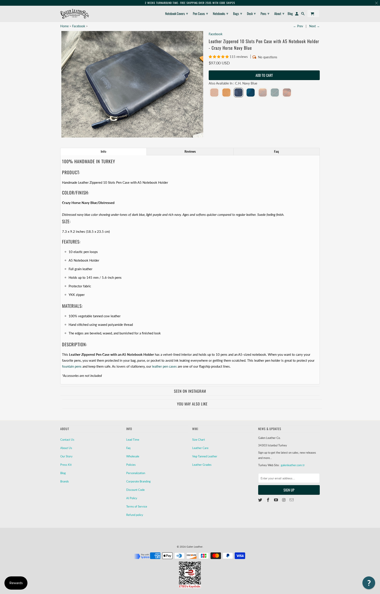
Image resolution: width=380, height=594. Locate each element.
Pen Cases (200, 13)
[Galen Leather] (74, 13)
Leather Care (200, 448)
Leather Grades (202, 464)
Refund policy (134, 515)
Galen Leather (194, 546)
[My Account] (297, 14)
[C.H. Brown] (262, 92)
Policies (131, 464)
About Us (66, 448)
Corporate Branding (138, 481)
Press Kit (66, 464)
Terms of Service (136, 506)
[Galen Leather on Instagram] (284, 499)
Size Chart (198, 439)
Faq (128, 448)
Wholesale (132, 456)
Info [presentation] (103, 151)
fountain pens (72, 366)
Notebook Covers (176, 13)
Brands (64, 481)
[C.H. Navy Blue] (238, 92)
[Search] (303, 14)
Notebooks (220, 13)
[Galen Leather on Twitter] (260, 499)
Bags (237, 13)
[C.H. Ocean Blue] (250, 92)
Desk (251, 13)
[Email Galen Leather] (292, 499)
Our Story (66, 456)
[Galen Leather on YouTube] (276, 499)
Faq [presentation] (276, 151)
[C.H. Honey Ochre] (226, 92)
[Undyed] (214, 92)
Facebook (78, 26)
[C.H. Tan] (286, 92)
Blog (63, 473)
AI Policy (131, 498)
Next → (314, 26)
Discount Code (135, 489)
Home (64, 26)
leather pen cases (164, 366)
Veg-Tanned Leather (204, 456)
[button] (219, 57)
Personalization (135, 473)
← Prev (298, 26)
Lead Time (132, 439)
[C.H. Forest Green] (274, 92)
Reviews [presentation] (190, 151)
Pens (265, 13)
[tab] (103, 151)
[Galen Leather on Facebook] (268, 499)
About (279, 13)
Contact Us (67, 439)
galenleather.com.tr (293, 465)
